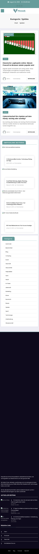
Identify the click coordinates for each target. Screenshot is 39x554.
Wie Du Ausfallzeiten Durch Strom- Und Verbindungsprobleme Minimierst (15, 203)
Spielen (5, 58)
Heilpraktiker (9, 271)
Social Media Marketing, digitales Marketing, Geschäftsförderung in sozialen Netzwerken (16, 181)
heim (7, 275)
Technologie (9, 315)
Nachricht (8, 299)
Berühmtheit (9, 248)
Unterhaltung (9, 319)
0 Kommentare (16, 78)
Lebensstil (8, 287)
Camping (8, 256)
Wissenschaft (9, 323)
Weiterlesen (31, 78)
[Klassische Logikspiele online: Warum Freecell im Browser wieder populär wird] (19, 43)
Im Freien (8, 283)
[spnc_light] (36, 11)
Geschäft (8, 263)
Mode (7, 295)
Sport (7, 311)
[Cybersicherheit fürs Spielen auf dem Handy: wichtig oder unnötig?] (19, 97)
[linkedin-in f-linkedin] (21, 6)
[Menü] (2, 10)
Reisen (7, 303)
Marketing (8, 291)
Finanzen (6, 535)
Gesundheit (9, 267)
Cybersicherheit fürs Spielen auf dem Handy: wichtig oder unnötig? (17, 117)
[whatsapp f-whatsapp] (19, 6)
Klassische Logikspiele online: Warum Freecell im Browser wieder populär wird (18, 64)
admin (8, 78)
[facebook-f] (17, 6)
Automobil (8, 244)
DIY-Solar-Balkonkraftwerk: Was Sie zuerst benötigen (19, 225)
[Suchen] (33, 11)
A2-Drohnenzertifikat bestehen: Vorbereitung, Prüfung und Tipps (19, 159)
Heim (5, 531)
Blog (7, 252)
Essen (7, 260)
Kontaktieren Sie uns (9, 543)
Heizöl (7, 279)
